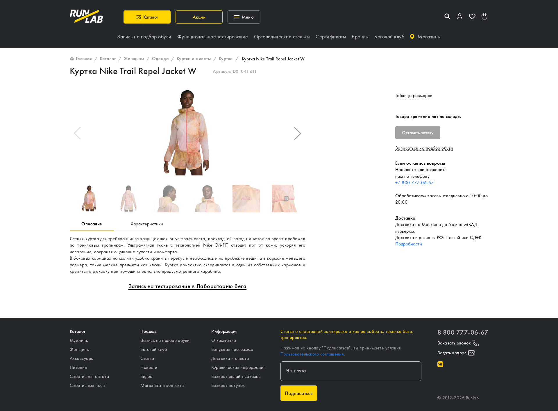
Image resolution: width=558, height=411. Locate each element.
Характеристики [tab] (147, 224)
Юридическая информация (238, 367)
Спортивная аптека (89, 376)
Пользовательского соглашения (312, 354)
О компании (223, 340)
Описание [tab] (91, 224)
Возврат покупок (228, 385)
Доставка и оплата (230, 358)
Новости (148, 367)
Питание (78, 367)
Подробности (408, 244)
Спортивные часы (87, 385)
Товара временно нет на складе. (428, 116)
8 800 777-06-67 (462, 332)
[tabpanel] (187, 255)
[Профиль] (459, 17)
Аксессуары (82, 358)
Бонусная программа (232, 349)
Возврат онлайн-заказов (236, 376)
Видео (146, 376)
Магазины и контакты (162, 385)
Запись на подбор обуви (165, 340)
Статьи (147, 358)
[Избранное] (472, 17)
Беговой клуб (153, 349)
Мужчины (79, 340)
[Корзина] (484, 17)
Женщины (80, 349)
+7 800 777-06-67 (414, 183)
